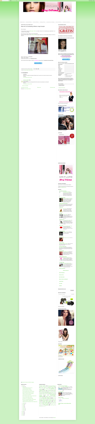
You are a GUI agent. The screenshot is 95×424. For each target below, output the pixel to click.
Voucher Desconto (52, 405)
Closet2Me (60, 213)
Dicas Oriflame (45, 392)
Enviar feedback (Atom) (27, 88)
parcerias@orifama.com (63, 187)
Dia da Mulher (46, 391)
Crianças (40, 388)
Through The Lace (61, 219)
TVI (42, 405)
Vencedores (46, 405)
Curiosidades (49, 390)
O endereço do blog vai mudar (67, 220)
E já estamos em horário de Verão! (63, 243)
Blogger (55, 417)
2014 (22, 385)
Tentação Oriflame (46, 404)
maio (23, 405)
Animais (49, 385)
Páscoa (54, 398)
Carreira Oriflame (43, 387)
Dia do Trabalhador (51, 391)
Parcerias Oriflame (46, 398)
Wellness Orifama (60, 397)
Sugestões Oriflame (52, 402)
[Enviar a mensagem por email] (35, 68)
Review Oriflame (45, 402)
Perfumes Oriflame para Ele (46, 400)
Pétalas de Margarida (62, 268)
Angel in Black (61, 281)
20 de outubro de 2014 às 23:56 (27, 77)
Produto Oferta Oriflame (47, 401)
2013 (22, 411)
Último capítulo (61, 247)
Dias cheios (64, 208)
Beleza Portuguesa (62, 272)
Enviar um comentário (25, 85)
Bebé (47, 386)
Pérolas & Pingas (61, 242)
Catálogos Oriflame (51, 387)
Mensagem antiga (52, 87)
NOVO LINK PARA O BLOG (66, 257)
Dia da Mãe (41, 391)
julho (23, 404)
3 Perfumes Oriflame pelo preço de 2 (27, 387)
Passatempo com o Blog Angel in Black (28, 398)
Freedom (60, 285)
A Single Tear (61, 207)
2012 (22, 412)
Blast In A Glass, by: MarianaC (63, 279)
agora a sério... (61, 225)
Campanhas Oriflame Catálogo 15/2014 (28, 400)
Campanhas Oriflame (52, 386)
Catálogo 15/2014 (33, 34)
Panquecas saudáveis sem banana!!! (67, 198)
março (23, 407)
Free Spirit (60, 283)
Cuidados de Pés (52, 389)
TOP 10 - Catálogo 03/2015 (65, 386)
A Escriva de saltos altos (62, 246)
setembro (24, 403)
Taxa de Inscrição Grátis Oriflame (44, 403)
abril (23, 406)
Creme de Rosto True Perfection (27, 394)
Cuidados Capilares (45, 388)
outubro (24, 386)
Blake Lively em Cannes (66, 237)
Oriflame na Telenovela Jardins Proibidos (28, 393)
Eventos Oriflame (48, 393)
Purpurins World (61, 250)
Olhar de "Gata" (65, 214)
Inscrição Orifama (60, 391)
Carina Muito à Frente (62, 197)
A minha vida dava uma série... (63, 203)
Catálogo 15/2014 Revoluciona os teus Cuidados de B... (30, 401)
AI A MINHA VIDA (61, 262)
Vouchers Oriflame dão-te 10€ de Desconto (28, 391)
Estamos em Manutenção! (65, 398)
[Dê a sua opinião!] (36, 68)
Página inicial (39, 87)
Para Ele (40, 398)
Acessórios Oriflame (42, 385)
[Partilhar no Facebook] (38, 68)
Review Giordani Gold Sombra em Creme (28, 392)
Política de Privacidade (62, 87)
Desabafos (54, 390)
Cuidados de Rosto (42, 390)
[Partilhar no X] (37, 68)
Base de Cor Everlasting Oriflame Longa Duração (29, 399)
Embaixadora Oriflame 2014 (51, 392)
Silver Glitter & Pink (65, 251)
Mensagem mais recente (24, 87)
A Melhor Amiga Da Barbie (63, 256)
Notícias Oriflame (48, 396)
